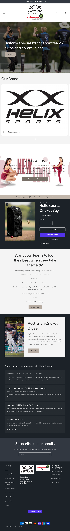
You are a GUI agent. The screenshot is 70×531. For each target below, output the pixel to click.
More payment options (52, 239)
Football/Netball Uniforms (9, 483)
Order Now (35, 307)
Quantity (42, 219)
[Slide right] (39, 139)
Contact (7, 505)
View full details (44, 243)
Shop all (10, 54)
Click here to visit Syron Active (35, 179)
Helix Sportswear (10, 132)
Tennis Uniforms (9, 493)
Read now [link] (10, 429)
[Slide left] (31, 139)
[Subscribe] (49, 454)
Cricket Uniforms (10, 474)
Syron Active (8, 501)
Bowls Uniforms (9, 478)
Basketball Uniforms (10, 489)
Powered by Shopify (20, 527)
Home (6, 470)
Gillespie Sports (9, 497)
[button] (4, 13)
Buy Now (33, 351)
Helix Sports (12, 527)
